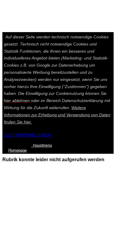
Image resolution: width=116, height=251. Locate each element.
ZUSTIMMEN (16, 135)
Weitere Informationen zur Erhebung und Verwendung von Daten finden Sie (57, 114)
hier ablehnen (17, 100)
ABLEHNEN (40, 135)
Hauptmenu (41, 145)
